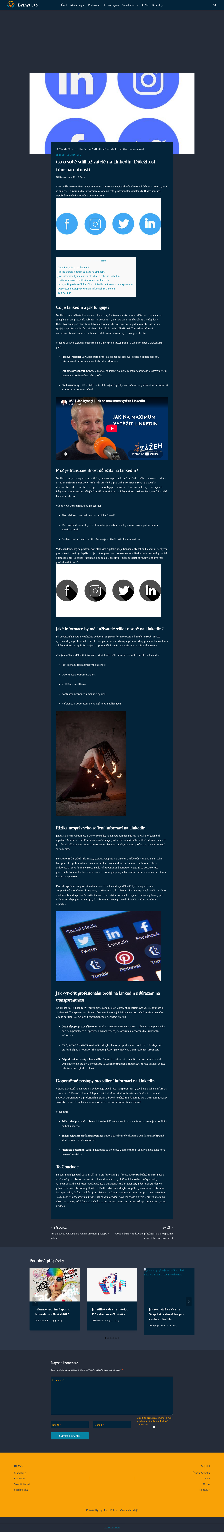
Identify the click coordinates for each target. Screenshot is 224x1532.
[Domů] (57, 149)
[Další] (189, 1301)
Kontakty (157, 5)
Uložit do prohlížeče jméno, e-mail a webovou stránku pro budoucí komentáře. (154, 1421)
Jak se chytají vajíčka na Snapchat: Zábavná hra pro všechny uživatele (166, 1314)
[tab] (105, 1338)
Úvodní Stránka (201, 1472)
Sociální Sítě (74, 155)
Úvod (64, 5)
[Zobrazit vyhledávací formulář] (215, 5)
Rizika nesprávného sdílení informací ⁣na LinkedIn (83, 280)
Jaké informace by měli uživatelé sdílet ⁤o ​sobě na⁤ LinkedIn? (89, 276)
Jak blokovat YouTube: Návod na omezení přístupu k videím (80, 1233)
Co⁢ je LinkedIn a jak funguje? (73, 267)
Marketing (20, 1472)
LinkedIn (60, 155)
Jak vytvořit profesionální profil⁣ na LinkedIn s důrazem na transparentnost (96, 284)
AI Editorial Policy (112, 1527)
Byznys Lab (64, 177)
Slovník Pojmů (111, 5)
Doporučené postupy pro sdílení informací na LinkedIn (86, 288)
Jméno (57, 1424)
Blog (207, 1478)
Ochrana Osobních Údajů (124, 1510)
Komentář (59, 1380)
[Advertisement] (112, 35)
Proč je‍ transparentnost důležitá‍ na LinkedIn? (81, 271)
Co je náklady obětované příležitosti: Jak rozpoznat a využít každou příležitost (144, 1233)
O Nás (145, 5)
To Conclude (64, 292)
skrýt (103, 260)
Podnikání (94, 5)
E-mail (99, 1424)
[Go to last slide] (35, 1301)
